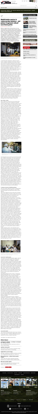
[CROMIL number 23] (28, 382)
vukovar (10, 367)
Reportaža (20, 372)
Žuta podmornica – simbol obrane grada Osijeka (10, 357)
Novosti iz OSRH (10, 372)
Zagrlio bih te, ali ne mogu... (7, 351)
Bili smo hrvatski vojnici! (6, 361)
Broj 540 (14, 10)
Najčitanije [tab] (26, 47)
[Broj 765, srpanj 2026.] (11, 382)
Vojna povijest (33, 372)
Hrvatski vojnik (4, 7)
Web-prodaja (31, 399)
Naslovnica (4, 372)
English (33, 2)
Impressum (18, 399)
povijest (7, 367)
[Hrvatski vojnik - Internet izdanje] (9, 2)
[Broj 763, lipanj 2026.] (23, 382)
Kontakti (6, 399)
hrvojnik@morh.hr (18, 391)
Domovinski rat (5, 26)
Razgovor (15, 372)
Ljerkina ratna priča (5, 347)
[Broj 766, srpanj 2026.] (4, 383)
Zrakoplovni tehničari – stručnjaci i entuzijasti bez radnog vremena (11, 342)
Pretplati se (24, 399)
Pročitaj (26, 36)
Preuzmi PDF (33, 36)
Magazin (8, 10)
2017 (11, 10)
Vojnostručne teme (26, 372)
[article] (30, 18)
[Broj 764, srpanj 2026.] (17, 382)
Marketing (12, 399)
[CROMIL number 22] (34, 382)
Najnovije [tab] (33, 47)
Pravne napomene (23, 412)
